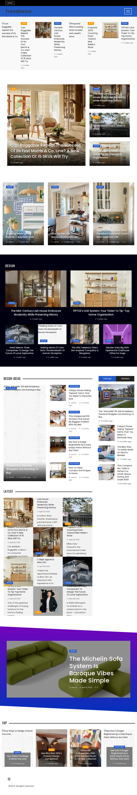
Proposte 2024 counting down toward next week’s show (93, 37)
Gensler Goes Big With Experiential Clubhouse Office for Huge (117, 350)
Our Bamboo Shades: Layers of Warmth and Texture (119, 756)
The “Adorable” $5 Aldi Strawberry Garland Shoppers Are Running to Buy (116, 414)
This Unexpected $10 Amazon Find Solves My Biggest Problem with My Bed (79, 420)
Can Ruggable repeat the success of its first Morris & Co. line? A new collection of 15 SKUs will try (18, 531)
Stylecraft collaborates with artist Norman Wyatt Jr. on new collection (51, 754)
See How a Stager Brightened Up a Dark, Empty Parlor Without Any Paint (80, 446)
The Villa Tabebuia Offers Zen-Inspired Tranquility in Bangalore (85, 350)
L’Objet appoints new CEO (45, 561)
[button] (68, 779)
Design (57, 23)
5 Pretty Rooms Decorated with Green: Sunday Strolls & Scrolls (93, 670)
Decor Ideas (11, 388)
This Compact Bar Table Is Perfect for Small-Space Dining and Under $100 (124, 472)
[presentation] (118, 692)
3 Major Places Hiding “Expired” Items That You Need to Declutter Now (80, 394)
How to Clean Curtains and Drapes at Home (80, 470)
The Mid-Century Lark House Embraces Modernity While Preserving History (59, 38)
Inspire (9, 187)
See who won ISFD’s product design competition (17, 756)
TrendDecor (18, 11)
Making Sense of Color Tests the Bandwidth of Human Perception (52, 350)
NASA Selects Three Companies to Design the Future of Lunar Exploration (19, 350)
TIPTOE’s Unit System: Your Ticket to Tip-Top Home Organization (128, 33)
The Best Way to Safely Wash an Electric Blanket (125, 451)
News (24, 23)
